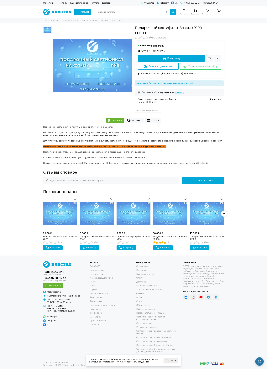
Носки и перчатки (99, 293)
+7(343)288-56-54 (210, 3)
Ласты (93, 282)
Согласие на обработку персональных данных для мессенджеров (155, 350)
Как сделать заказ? (79, 3)
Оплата (95, 3)
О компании (49, 3)
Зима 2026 (95, 266)
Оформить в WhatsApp (203, 66)
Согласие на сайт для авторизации (153, 337)
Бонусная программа (146, 285)
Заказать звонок (53, 285)
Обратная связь (144, 305)
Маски (93, 285)
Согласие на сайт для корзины (151, 341)
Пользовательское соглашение (152, 313)
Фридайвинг (96, 313)
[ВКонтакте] (186, 297)
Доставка (107, 3)
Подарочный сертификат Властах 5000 (133, 237)
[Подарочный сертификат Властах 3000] (97, 214)
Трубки (93, 289)
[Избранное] (209, 58)
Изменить (179, 92)
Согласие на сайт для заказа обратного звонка (156, 332)
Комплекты (95, 309)
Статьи (139, 301)
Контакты (62, 3)
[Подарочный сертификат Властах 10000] (170, 214)
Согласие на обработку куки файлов (154, 345)
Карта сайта (63, 362)
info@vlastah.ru (54, 292)
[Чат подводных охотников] (216, 297)
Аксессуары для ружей (101, 278)
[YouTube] (201, 297)
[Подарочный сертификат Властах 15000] (207, 214)
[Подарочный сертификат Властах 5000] (133, 214)
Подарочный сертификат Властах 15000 (207, 237)
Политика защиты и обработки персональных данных (151, 318)
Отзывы (140, 293)
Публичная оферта (145, 309)
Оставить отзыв (203, 180)
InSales (82, 365)
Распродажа (96, 301)
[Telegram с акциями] (208, 297)
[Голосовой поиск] (166, 12)
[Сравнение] (217, 58)
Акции (139, 297)
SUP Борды (95, 317)
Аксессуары (96, 297)
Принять (171, 360)
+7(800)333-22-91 (191, 3)
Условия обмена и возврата (150, 289)
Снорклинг (95, 324)
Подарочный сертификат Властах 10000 (170, 237)
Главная (46, 20)
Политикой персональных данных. (132, 362)
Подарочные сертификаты (74, 20)
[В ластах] (57, 12)
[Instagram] (193, 297)
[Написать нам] (259, 361)
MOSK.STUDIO (59, 365)
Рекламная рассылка (146, 327)
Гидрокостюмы (97, 270)
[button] (43, 214)
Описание (117, 120)
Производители (98, 320)
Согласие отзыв (144, 323)
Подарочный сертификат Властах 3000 (97, 237)
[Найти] (173, 12)
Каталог (56, 20)
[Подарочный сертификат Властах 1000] (92, 65)
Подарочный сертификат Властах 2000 (60, 237)
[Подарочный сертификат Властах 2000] (60, 214)
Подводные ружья (99, 274)
